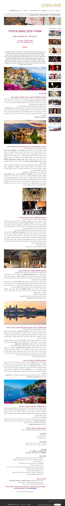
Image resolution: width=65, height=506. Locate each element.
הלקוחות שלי (44, 10)
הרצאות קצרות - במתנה (54, 72)
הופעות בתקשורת (56, 89)
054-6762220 (32, 488)
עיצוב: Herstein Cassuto (43, 504)
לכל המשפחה (57, 63)
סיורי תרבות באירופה (54, 37)
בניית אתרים (51, 504)
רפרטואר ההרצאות (55, 46)
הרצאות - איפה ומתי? (54, 54)
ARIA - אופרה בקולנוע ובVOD (52, 115)
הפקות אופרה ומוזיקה (54, 106)
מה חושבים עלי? (34, 10)
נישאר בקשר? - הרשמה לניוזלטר (51, 124)
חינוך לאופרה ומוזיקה (54, 80)
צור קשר (25, 10)
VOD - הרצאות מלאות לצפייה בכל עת (49, 28)
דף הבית (58, 10)
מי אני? (51, 10)
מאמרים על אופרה (55, 98)
